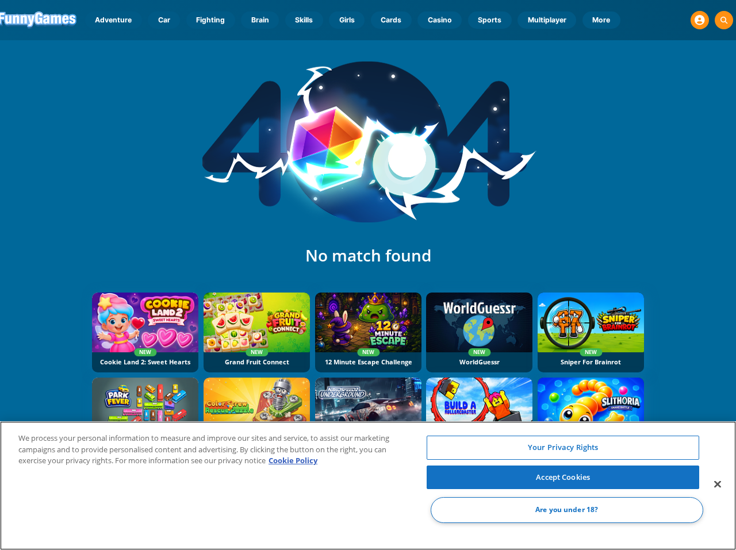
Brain (260, 20)
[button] (700, 20)
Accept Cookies (563, 477)
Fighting (210, 20)
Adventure (113, 20)
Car (164, 20)
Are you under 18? (566, 510)
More (601, 20)
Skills (304, 20)
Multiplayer (547, 20)
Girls (347, 20)
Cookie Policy (293, 460)
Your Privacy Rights (563, 447)
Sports (489, 20)
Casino (440, 20)
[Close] (717, 484)
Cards (391, 20)
